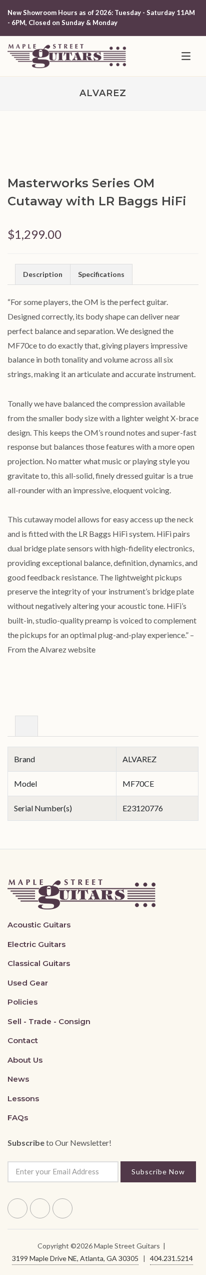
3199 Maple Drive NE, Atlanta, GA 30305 (75, 1258)
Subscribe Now (158, 1171)
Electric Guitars (37, 944)
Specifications (101, 274)
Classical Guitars (39, 963)
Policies (23, 1002)
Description (42, 274)
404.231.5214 (171, 1258)
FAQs (18, 1117)
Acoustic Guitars (39, 924)
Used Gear (28, 983)
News (18, 1079)
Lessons (23, 1098)
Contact (23, 1040)
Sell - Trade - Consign (49, 1021)
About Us (25, 1060)
